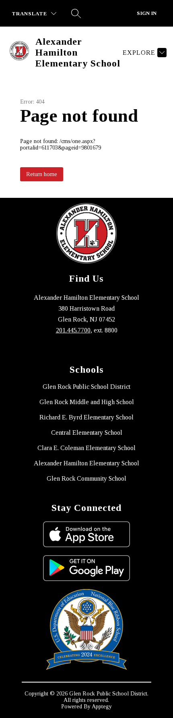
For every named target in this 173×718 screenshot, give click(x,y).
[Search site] (76, 13)
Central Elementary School (86, 432)
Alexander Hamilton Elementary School (86, 463)
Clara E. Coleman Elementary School (86, 447)
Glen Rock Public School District (86, 386)
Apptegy (102, 706)
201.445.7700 (73, 330)
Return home (41, 174)
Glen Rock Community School (86, 478)
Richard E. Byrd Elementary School (86, 417)
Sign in (147, 13)
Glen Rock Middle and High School (86, 401)
